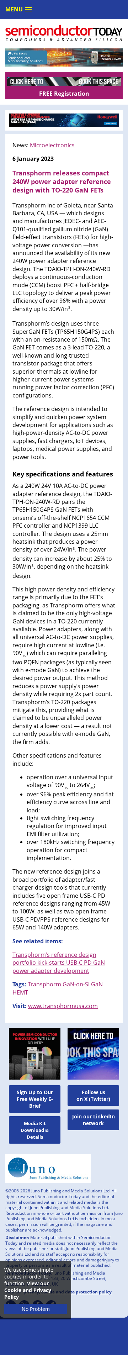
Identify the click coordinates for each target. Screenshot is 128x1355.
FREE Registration (64, 93)
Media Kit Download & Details (35, 1130)
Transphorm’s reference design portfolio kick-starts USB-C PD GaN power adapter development (58, 963)
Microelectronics (52, 145)
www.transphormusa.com (63, 1006)
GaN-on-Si (76, 984)
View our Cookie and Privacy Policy (27, 1290)
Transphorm (44, 984)
